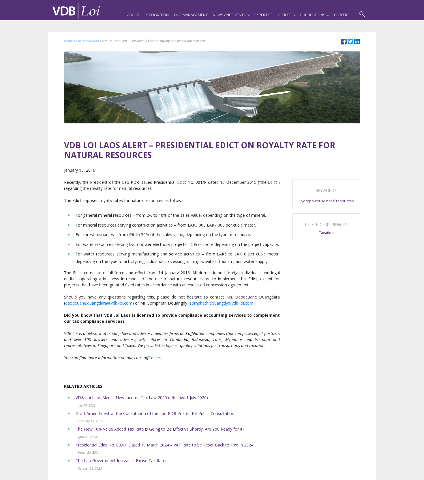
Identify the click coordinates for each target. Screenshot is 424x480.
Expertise (263, 14)
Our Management (191, 14)
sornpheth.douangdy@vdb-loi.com (221, 303)
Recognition (157, 14)
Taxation (326, 232)
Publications (312, 14)
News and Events (229, 14)
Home (68, 40)
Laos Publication (87, 40)
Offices (285, 14)
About (133, 14)
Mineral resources (338, 201)
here (158, 357)
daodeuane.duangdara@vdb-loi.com (98, 303)
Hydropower (309, 201)
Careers (342, 14)
